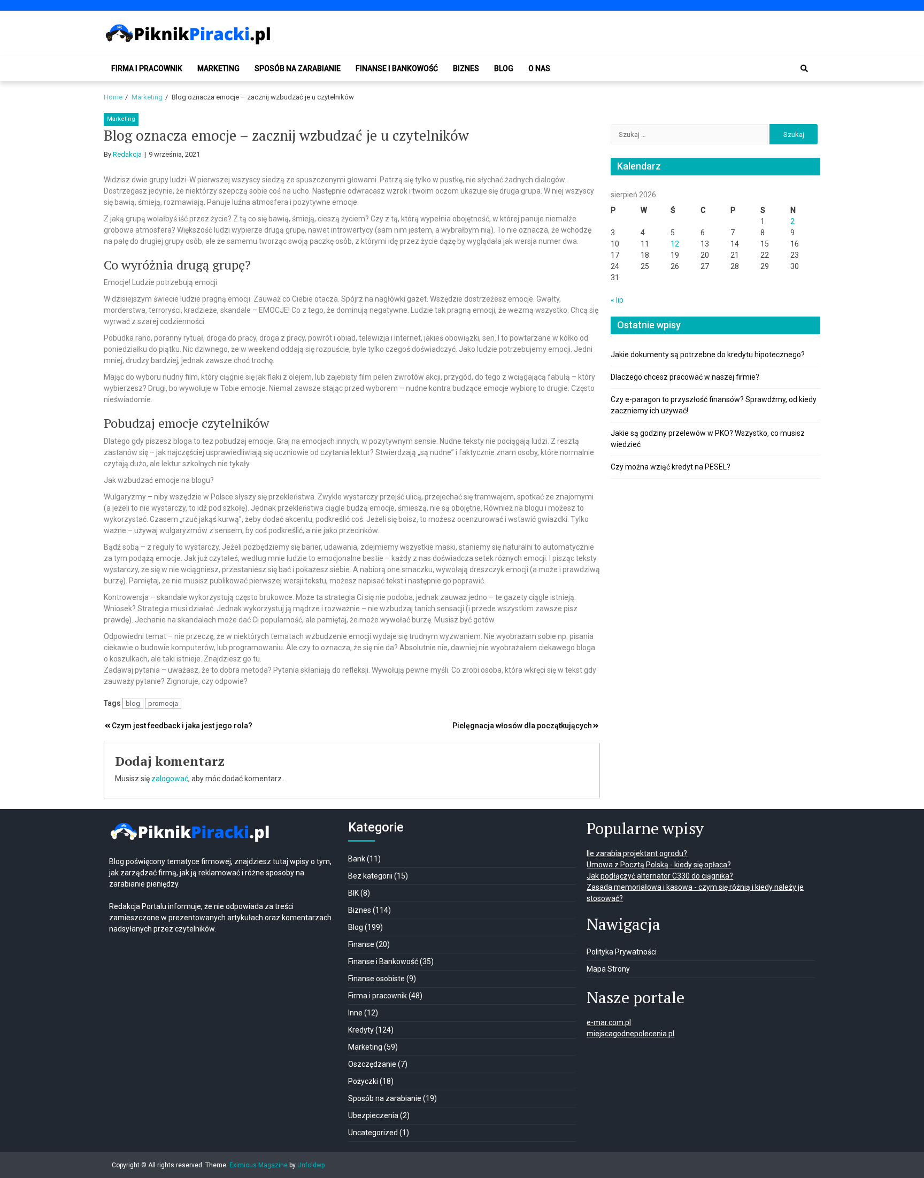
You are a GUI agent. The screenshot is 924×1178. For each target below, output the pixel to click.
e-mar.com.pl (609, 1022)
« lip (617, 300)
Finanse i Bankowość (397, 68)
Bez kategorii (370, 876)
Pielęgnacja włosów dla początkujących (522, 725)
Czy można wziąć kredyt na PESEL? (670, 467)
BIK (353, 893)
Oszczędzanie (372, 1064)
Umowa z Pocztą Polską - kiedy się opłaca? (659, 864)
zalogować (169, 778)
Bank (356, 858)
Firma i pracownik (146, 68)
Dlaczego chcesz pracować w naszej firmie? (685, 377)
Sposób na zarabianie (298, 68)
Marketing (218, 68)
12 (675, 244)
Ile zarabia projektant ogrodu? (637, 853)
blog (133, 703)
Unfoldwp (311, 1165)
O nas (539, 68)
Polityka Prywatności (622, 952)
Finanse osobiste (376, 978)
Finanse (361, 944)
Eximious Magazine (258, 1165)
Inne (355, 1012)
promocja (163, 703)
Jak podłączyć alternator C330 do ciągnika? (660, 876)
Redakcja (127, 154)
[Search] (804, 68)
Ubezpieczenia (373, 1115)
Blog (503, 68)
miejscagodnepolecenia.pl (630, 1033)
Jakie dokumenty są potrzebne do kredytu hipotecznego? (708, 354)
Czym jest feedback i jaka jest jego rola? (182, 725)
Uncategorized (373, 1132)
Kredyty (361, 1030)
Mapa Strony (608, 969)
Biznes (466, 68)
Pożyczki (363, 1081)
